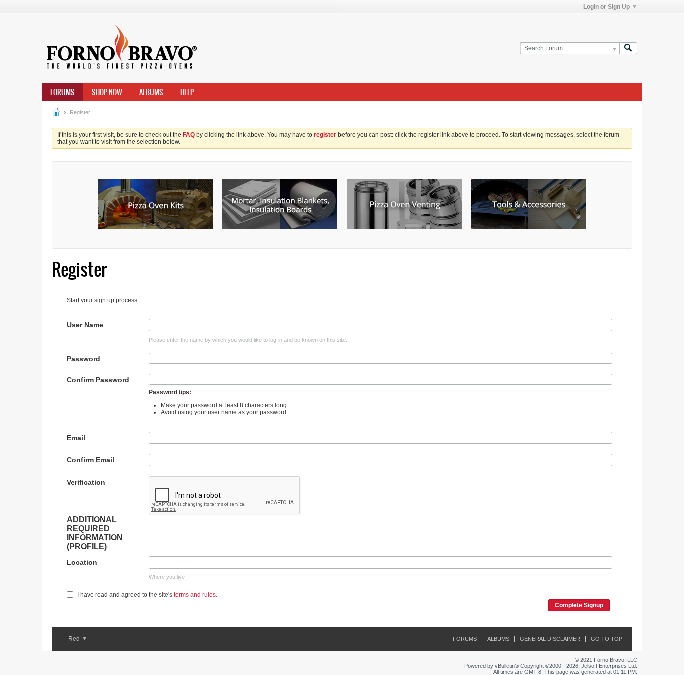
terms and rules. (195, 594)
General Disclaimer (550, 639)
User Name (85, 325)
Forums (62, 92)
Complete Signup (579, 605)
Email (76, 438)
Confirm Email (90, 460)
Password (83, 359)
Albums (151, 92)
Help (187, 92)
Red (74, 638)
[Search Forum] (628, 48)
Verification (86, 482)
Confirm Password (98, 380)
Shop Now (107, 92)
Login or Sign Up (606, 6)
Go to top (606, 639)
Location (82, 562)
